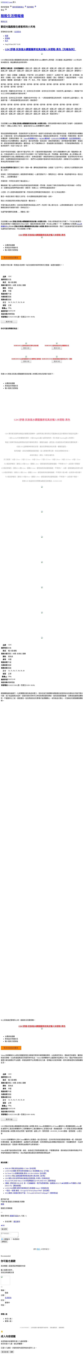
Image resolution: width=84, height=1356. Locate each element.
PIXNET (26, 1327)
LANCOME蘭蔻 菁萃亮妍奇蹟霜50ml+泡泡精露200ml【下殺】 (27, 1171)
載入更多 (4, 1229)
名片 (6, 41)
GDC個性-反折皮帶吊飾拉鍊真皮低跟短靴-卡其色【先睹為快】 (28, 1178)
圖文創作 (17, 1221)
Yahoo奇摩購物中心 (31, 138)
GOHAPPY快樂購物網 (59, 138)
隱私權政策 (53, 1327)
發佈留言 (4, 1241)
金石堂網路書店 (75, 138)
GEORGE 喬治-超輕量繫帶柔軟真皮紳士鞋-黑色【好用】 (25, 1176)
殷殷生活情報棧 (12, 16)
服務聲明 (61, 1327)
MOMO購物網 (44, 138)
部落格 (7, 38)
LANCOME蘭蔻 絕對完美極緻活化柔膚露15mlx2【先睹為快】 (27, 1188)
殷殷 (2, 1204)
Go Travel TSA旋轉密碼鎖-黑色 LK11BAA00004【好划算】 (26, 1173)
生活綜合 (17, 32)
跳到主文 (4, 21)
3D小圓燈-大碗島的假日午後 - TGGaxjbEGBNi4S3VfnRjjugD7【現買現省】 (32, 1193)
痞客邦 (12, 1216)
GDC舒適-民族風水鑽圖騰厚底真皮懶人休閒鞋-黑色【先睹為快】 (40, 49)
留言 (16, 1216)
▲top (3, 1225)
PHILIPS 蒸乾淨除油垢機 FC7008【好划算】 (21, 1168)
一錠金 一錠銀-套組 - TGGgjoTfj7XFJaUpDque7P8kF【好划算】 (27, 1190)
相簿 (6, 36)
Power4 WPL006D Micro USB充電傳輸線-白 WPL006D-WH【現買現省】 (31, 1181)
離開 (11, 1352)
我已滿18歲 (5, 1352)
